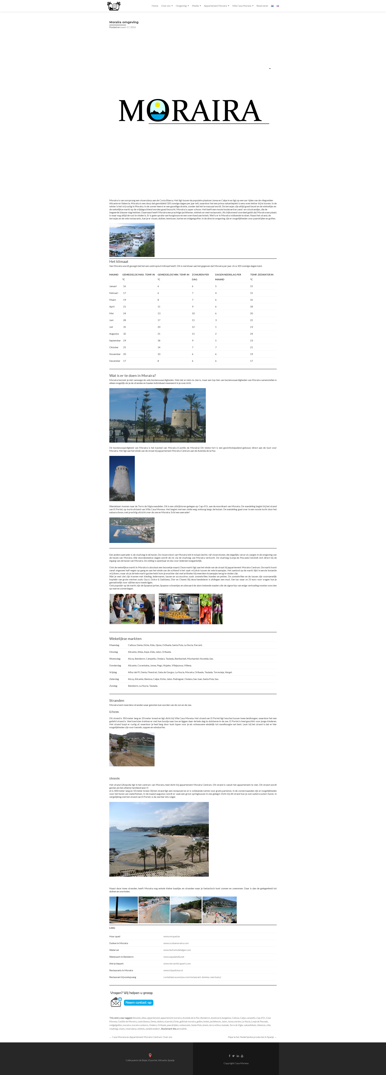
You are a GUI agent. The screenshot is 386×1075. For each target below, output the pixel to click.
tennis (205, 1025)
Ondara (153, 1025)
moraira (127, 1025)
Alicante (137, 1017)
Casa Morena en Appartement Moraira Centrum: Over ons (140, 1036)
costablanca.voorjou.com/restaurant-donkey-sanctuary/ (192, 977)
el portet (168, 1021)
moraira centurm (140, 1025)
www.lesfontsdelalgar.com (177, 949)
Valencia (261, 1025)
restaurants (184, 1025)
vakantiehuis (250, 1025)
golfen (199, 1021)
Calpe (243, 1017)
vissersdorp (130, 1028)
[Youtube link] (242, 1055)
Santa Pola (196, 1025)
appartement (153, 1017)
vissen (122, 1028)
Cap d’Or (260, 1017)
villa (268, 1025)
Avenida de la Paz (190, 1017)
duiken (160, 1021)
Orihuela (162, 1025)
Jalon (224, 1021)
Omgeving (181, 5)
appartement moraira (171, 1017)
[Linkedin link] (238, 1055)
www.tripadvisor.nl (173, 970)
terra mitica (215, 1025)
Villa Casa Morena (241, 5)
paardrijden (172, 1025)
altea (143, 1017)
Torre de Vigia (236, 1025)
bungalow (226, 1017)
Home (155, 5)
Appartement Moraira (215, 5)
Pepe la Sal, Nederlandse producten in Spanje (252, 1036)
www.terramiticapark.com (177, 963)
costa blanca (144, 1021)
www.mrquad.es (171, 936)
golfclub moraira (188, 1021)
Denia (153, 1021)
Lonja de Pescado (259, 1021)
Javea (231, 1021)
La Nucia (246, 1021)
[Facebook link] (229, 1055)
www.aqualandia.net (173, 956)
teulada (225, 1025)
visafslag (113, 1028)
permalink (182, 1028)
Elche (176, 1021)
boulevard (216, 1017)
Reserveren (262, 5)
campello (251, 1017)
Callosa (235, 1017)
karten (237, 1021)
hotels (206, 1021)
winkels (141, 1028)
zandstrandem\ (153, 1028)
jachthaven (215, 1021)
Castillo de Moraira (127, 1021)
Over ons (166, 5)
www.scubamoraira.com (176, 943)
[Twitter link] (233, 1055)
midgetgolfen (115, 1025)
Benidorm (205, 1017)
